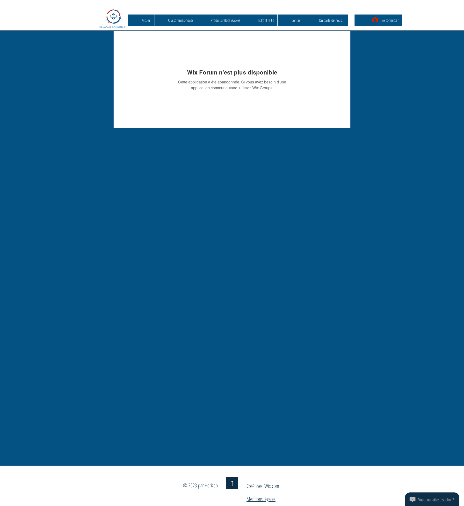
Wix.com (271, 485)
